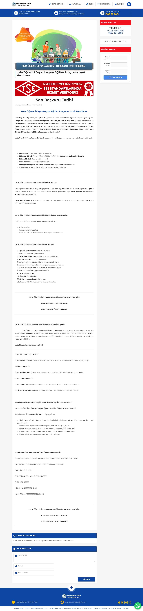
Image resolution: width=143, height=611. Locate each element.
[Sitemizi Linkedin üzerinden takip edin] (115, 14)
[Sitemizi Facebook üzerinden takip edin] (107, 14)
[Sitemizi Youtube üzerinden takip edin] (117, 14)
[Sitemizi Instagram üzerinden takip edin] (112, 14)
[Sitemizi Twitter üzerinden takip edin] (109, 14)
